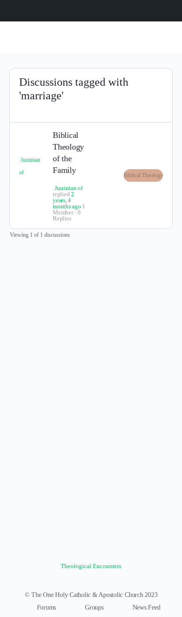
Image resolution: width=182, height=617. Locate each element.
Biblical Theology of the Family (68, 152)
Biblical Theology (143, 175)
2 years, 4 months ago (67, 200)
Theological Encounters (91, 565)
